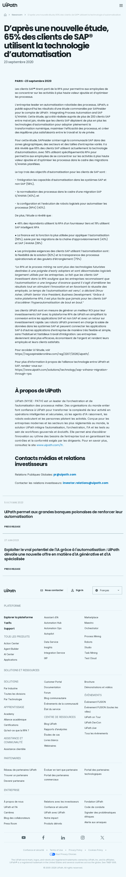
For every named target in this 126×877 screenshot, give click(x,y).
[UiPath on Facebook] (43, 837)
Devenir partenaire (14, 780)
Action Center (11, 643)
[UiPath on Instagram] (83, 837)
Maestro (89, 622)
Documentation (52, 687)
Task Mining (90, 652)
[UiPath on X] (102, 837)
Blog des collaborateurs (17, 818)
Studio (88, 647)
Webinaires (50, 745)
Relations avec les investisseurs (61, 801)
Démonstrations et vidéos (98, 687)
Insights (48, 647)
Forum (47, 692)
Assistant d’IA (51, 617)
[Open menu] (121, 5)
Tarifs (7, 623)
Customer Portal (53, 681)
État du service (52, 709)
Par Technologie (13, 699)
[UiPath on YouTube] (24, 837)
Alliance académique (15, 719)
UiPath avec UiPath (54, 812)
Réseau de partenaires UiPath (20, 769)
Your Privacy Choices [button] (66, 854)
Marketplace (91, 617)
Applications (10, 659)
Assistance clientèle (15, 749)
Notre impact (51, 818)
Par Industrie (11, 688)
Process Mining (92, 636)
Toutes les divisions (14, 693)
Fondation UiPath (93, 801)
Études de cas (52, 734)
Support (9, 628)
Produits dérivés (53, 823)
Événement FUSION (95, 701)
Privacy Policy (75, 850)
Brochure (89, 681)
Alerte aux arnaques (95, 822)
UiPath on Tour (92, 717)
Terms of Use (56, 850)
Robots (88, 641)
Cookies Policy (95, 850)
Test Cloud (90, 658)
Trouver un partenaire (16, 775)
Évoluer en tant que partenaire (61, 769)
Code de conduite (94, 807)
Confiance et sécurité (56, 807)
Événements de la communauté (61, 703)
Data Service (51, 641)
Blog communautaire (55, 698)
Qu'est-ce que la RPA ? (16, 730)
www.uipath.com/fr (50, 445)
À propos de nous (13, 801)
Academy (9, 714)
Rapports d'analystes (55, 729)
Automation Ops (53, 628)
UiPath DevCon (92, 722)
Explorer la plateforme (18, 617)
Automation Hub (53, 622)
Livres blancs (51, 740)
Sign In (79, 590)
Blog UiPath (50, 723)
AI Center (9, 654)
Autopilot (49, 633)
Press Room (10, 823)
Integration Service (54, 652)
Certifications (11, 725)
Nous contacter (54, 590)
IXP (46, 658)
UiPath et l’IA (11, 807)
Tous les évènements (96, 733)
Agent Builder (11, 648)
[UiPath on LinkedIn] (63, 837)
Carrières (9, 812)
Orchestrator (91, 628)
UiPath (90, 728)
